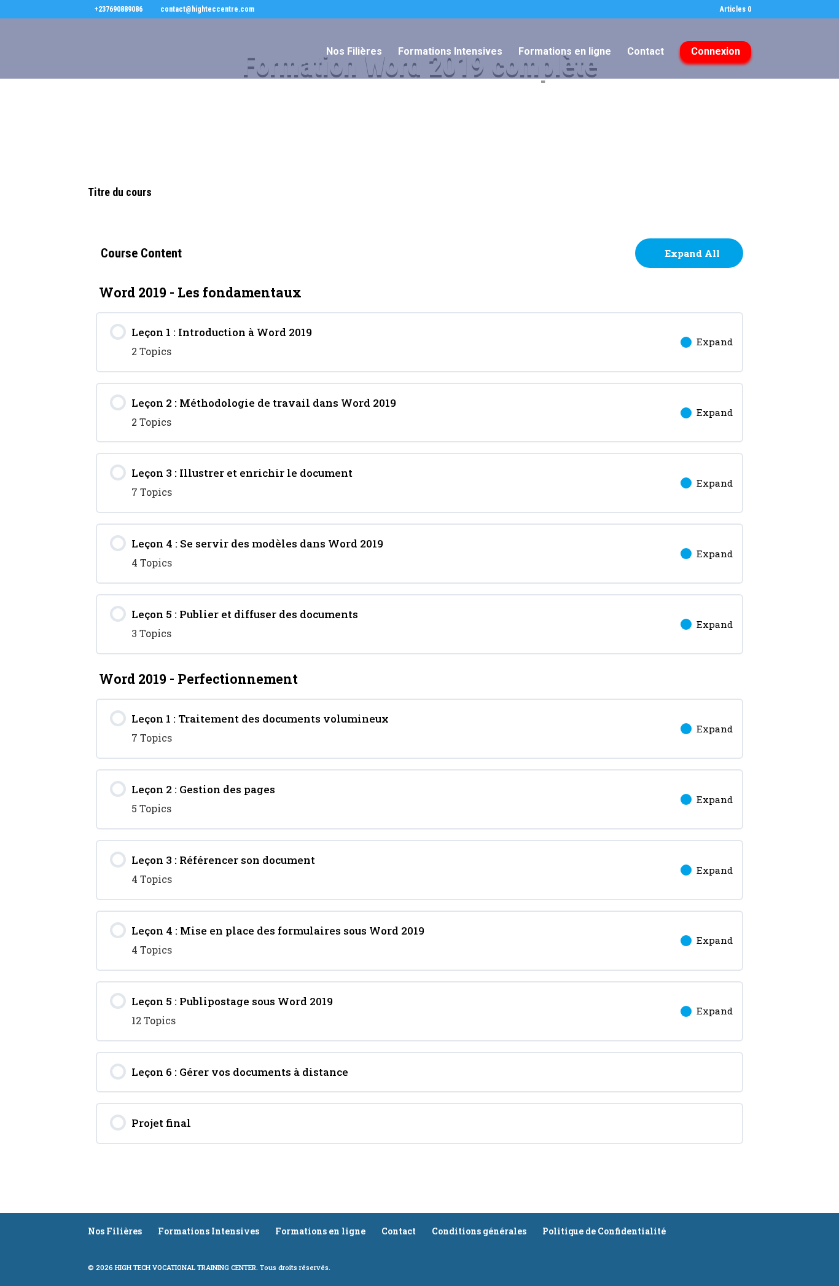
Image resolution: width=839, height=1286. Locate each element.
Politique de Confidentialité (604, 1231)
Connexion (715, 51)
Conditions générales (479, 1231)
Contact (645, 52)
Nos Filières (354, 52)
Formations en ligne (564, 52)
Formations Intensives (450, 52)
